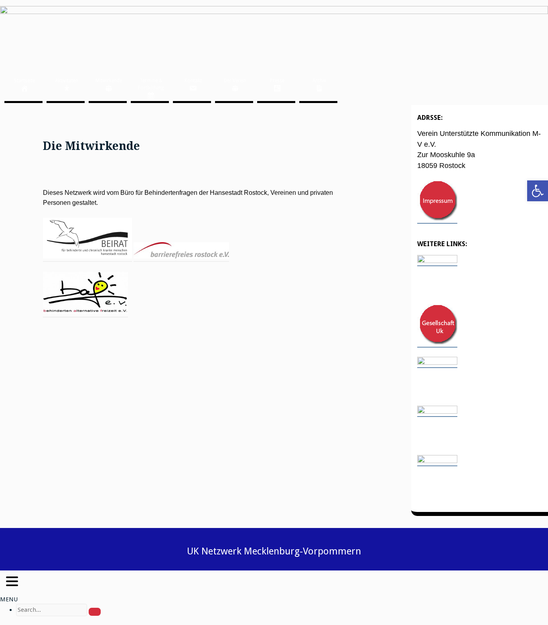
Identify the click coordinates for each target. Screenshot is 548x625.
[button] (537, 190)
